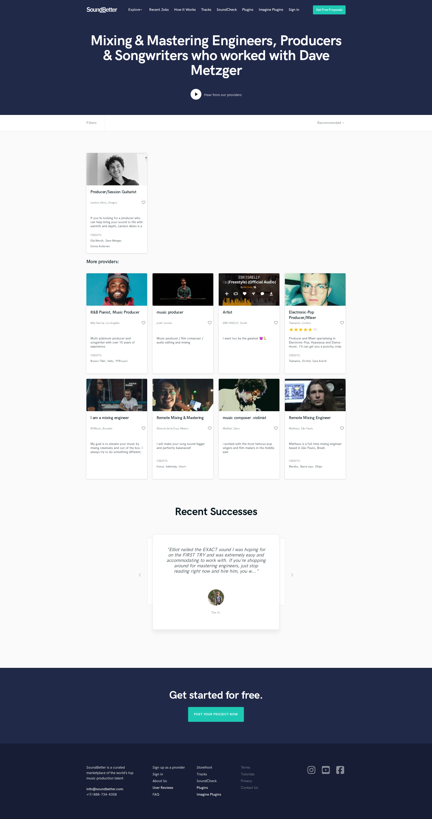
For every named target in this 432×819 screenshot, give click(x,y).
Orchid (306, 361)
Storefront (204, 767)
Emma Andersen (100, 246)
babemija (171, 466)
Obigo (318, 466)
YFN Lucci (121, 361)
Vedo (110, 361)
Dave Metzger (113, 240)
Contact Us (249, 788)
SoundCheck (227, 10)
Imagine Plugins (271, 10)
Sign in (294, 10)
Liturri (182, 466)
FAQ (156, 794)
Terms (245, 767)
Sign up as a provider (169, 767)
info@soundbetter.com (104, 789)
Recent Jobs (159, 10)
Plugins (247, 10)
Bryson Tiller (97, 361)
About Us (160, 781)
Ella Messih (97, 240)
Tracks (206, 10)
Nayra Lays (306, 466)
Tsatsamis (294, 361)
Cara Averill (319, 361)
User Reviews (163, 788)
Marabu (293, 466)
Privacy (246, 781)
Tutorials (247, 774)
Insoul (160, 466)
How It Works (185, 10)
